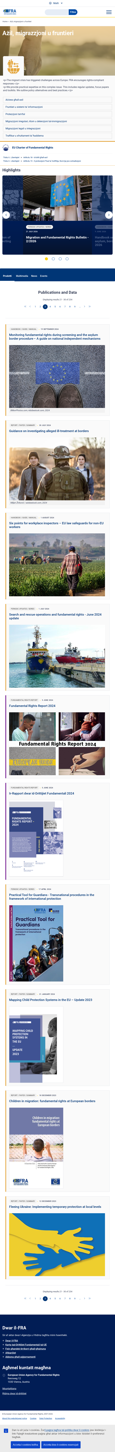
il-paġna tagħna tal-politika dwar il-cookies (66, 1430)
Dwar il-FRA (11, 1340)
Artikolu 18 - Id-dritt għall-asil (35, 157)
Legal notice (22, 1418)
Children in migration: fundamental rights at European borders (52, 1101)
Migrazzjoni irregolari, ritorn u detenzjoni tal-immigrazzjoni (36, 121)
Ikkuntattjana (9, 1388)
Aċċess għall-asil (14, 99)
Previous (6, 215)
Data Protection (45, 1418)
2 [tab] (53, 258)
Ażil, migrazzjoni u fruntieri (20, 22)
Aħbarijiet (10, 1352)
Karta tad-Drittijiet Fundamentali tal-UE (26, 1344)
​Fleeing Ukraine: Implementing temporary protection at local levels (55, 1207)
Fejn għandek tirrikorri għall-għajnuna (25, 1348)
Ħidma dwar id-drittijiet (14, 1393)
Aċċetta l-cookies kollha (25, 1444)
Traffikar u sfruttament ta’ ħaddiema (25, 135)
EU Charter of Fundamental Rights (32, 147)
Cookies (33, 1418)
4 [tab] (67, 258)
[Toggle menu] (109, 12)
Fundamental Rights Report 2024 (32, 706)
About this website (9, 1418)
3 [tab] (60, 258)
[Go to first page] (25, 306)
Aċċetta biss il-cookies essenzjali (60, 1444)
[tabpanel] (57, 215)
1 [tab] (46, 258)
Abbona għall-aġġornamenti (20, 1356)
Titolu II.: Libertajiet (11, 157)
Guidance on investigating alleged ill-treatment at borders (49, 431)
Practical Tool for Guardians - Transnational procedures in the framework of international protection (51, 896)
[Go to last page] (89, 306)
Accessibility (60, 1418)
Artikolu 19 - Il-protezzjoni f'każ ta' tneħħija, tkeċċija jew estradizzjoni (52, 161)
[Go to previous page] (30, 306)
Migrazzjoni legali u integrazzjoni (23, 128)
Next (109, 215)
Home (5, 22)
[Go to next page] (84, 306)
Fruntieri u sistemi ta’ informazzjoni (24, 107)
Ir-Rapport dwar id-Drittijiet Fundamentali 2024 (41, 793)
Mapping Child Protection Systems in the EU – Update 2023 (50, 1000)
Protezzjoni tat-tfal (15, 114)
